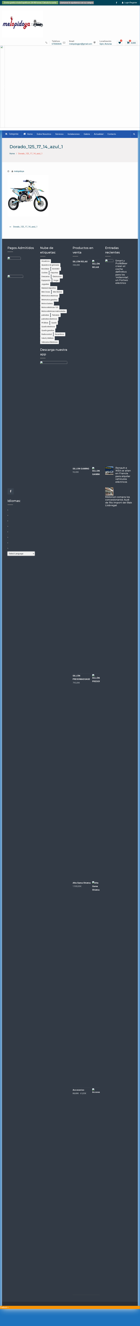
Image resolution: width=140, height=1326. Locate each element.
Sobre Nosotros (44, 134)
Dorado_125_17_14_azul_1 (25, 227)
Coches (45, 273)
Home (30, 134)
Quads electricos (48, 327)
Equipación (46, 280)
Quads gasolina (48, 330)
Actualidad (98, 134)
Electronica (57, 276)
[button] (70, 87)
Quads (54, 323)
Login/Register (130, 3)
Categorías (13, 134)
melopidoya (19, 171)
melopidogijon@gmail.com (80, 44)
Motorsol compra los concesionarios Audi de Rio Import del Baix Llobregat (118, 501)
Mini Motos (57, 292)
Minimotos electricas (50, 296)
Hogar (56, 280)
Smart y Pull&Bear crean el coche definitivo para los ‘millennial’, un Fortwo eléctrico (122, 271)
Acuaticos (46, 261)
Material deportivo (49, 288)
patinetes (45, 315)
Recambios (59, 334)
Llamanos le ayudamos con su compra (76, 3)
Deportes (54, 273)
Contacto (111, 134)
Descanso (46, 276)
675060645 (57, 44)
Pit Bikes (45, 323)
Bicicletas (45, 269)
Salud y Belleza (47, 338)
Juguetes (45, 284)
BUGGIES (56, 269)
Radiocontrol (47, 334)
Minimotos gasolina (49, 300)
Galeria (87, 134)
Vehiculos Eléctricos (50, 342)
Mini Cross (46, 292)
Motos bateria (47, 303)
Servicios (59, 134)
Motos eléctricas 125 (50, 307)
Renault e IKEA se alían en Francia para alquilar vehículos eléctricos (123, 474)
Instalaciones (74, 134)
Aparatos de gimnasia (50, 265)
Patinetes (55, 315)
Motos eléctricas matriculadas (53, 311)
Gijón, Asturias (106, 44)
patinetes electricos (49, 319)
